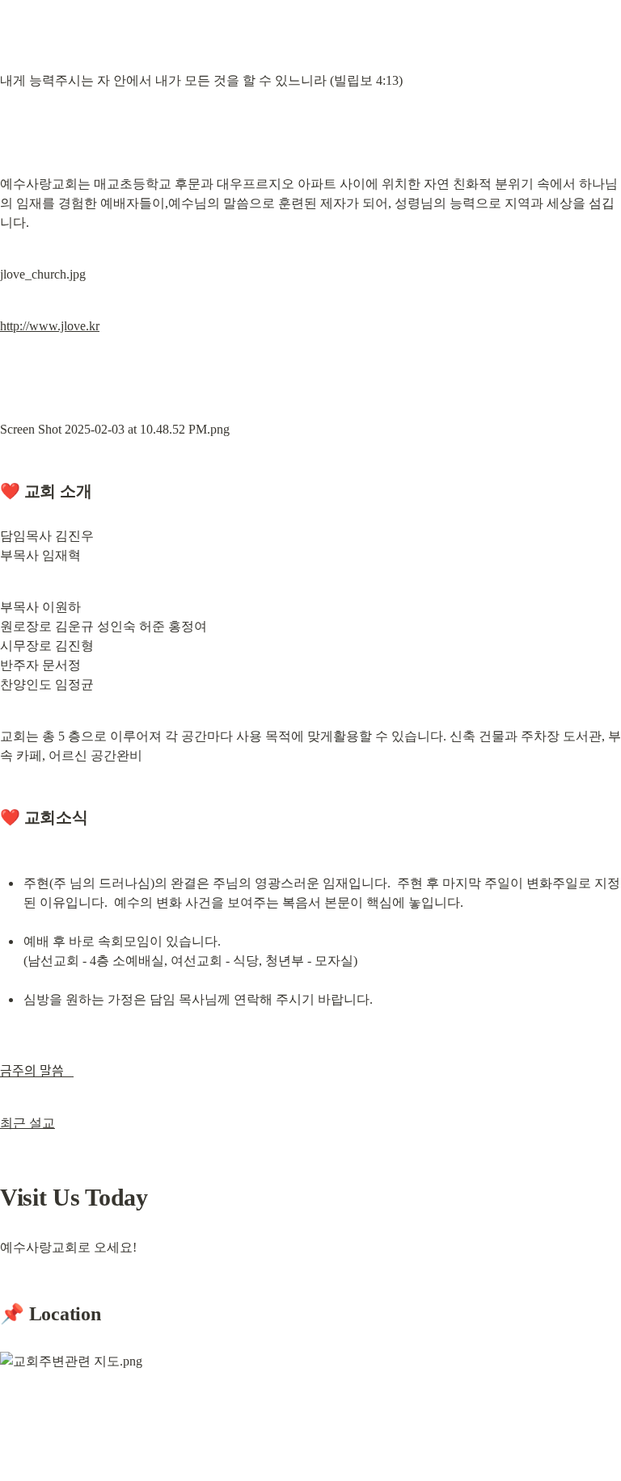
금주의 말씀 (37, 1071)
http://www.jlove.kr (49, 326)
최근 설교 (27, 1123)
